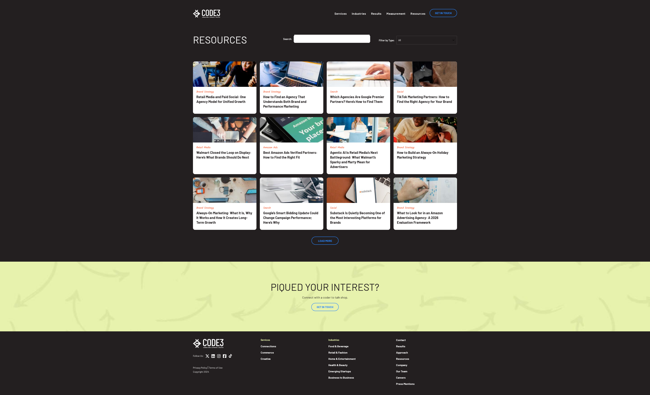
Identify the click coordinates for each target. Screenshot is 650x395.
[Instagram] (219, 356)
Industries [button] (359, 13)
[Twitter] (207, 356)
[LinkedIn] (213, 356)
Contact (401, 340)
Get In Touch (443, 13)
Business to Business (341, 377)
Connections (268, 346)
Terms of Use (215, 367)
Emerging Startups (339, 371)
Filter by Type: (387, 40)
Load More (325, 240)
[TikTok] (230, 356)
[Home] (206, 14)
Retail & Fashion (338, 352)
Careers (401, 377)
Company (401, 365)
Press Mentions (405, 383)
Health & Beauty (338, 365)
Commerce (267, 352)
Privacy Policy (200, 367)
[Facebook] (225, 356)
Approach (402, 352)
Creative (266, 358)
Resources (417, 13)
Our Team (401, 371)
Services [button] (340, 13)
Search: (287, 38)
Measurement (395, 13)
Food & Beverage (338, 346)
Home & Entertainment (342, 358)
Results (376, 13)
